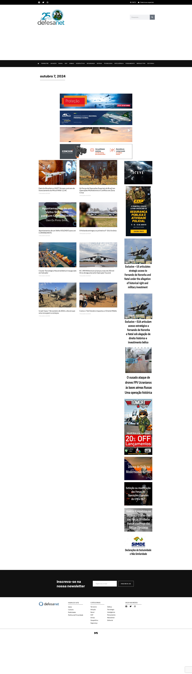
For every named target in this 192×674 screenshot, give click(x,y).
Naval (60, 63)
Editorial (150, 63)
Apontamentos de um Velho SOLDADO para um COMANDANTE (57, 231)
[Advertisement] (96, 40)
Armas (71, 63)
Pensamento (130, 63)
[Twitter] (43, 2)
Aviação (53, 63)
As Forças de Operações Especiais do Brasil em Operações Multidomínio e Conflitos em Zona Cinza (97, 190)
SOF (66, 63)
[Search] (152, 17)
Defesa (99, 63)
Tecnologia (108, 63)
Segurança (91, 63)
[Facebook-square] (39, 2)
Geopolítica (80, 63)
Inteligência (119, 63)
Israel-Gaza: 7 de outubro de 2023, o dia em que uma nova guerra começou (57, 312)
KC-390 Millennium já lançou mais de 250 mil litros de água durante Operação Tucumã (96, 272)
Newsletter (141, 63)
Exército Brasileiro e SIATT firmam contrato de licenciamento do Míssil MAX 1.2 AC (57, 189)
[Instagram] (47, 2)
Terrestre (45, 63)
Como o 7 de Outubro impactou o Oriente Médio (98, 311)
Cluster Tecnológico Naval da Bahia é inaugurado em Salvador (57, 272)
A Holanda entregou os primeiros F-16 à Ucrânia (97, 230)
